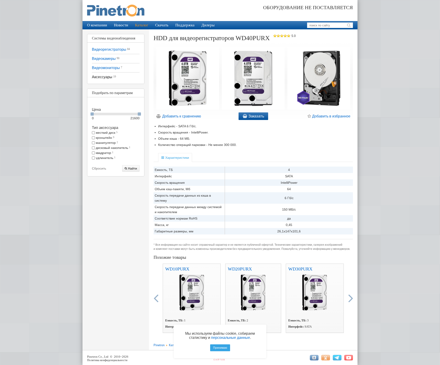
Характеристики (176, 157)
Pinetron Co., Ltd (97, 356)
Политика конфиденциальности (107, 360)
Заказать (255, 116)
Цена (96, 109)
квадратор (104, 152)
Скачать (161, 25)
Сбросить (99, 168)
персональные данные (230, 338)
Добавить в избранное (330, 116)
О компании (97, 25)
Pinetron (159, 345)
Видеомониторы (107, 68)
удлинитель (105, 157)
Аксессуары (104, 77)
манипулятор (106, 142)
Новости (121, 25)
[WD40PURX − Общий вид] (187, 79)
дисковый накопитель (112, 147)
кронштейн (104, 137)
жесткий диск (106, 132)
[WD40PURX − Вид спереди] (253, 79)
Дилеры (207, 25)
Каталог (141, 25)
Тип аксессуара (105, 128)
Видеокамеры (105, 59)
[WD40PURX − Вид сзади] (318, 79)
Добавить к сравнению (181, 116)
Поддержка (185, 25)
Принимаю (220, 347)
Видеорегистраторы (111, 49)
